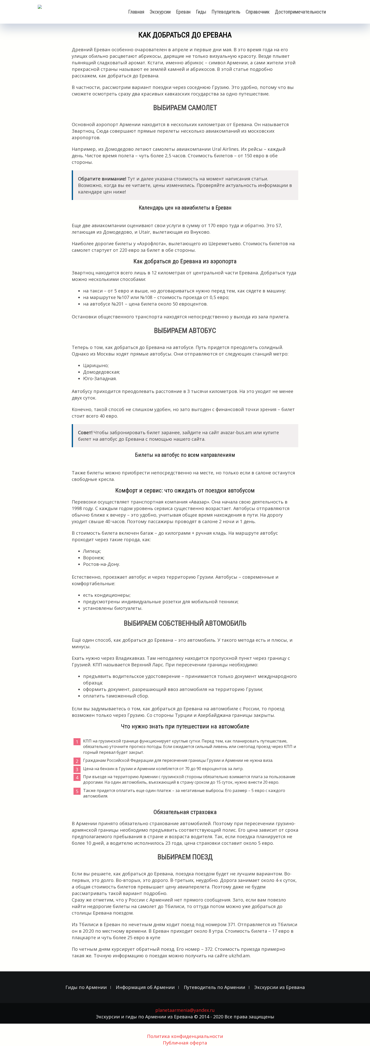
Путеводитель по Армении (214, 987)
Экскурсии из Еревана (279, 987)
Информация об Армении (145, 987)
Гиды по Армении (86, 987)
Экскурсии (160, 12)
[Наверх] (356, 1035)
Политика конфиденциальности (185, 1036)
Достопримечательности (300, 12)
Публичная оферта (185, 1042)
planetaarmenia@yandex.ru (185, 1010)
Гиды (201, 12)
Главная (136, 12)
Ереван (183, 12)
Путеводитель (225, 12)
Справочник (258, 12)
